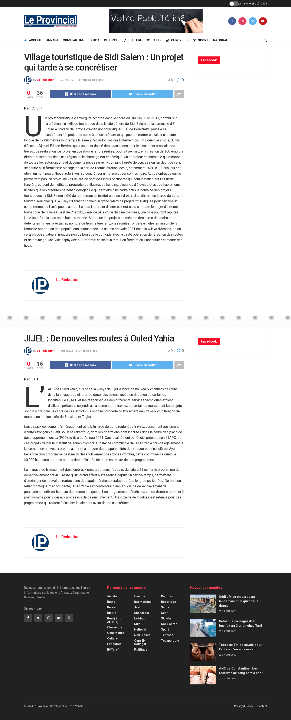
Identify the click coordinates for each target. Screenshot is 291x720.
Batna (111, 601)
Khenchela (141, 613)
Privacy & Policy (243, 706)
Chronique (179, 40)
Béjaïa (111, 607)
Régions (110, 40)
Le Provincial (40, 706)
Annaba (52, 40)
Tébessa (167, 635)
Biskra (111, 613)
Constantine (73, 40)
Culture (135, 40)
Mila (137, 624)
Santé (156, 40)
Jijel (82, 350)
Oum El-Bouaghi (140, 642)
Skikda (94, 40)
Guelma (139, 596)
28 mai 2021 (68, 79)
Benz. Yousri (75, 706)
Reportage (168, 601)
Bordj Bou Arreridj (114, 620)
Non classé (142, 635)
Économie (114, 644)
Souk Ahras (169, 624)
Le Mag (139, 618)
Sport (203, 40)
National (220, 40)
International (143, 601)
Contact (262, 706)
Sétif (164, 613)
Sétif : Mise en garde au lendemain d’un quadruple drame (238, 601)
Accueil (35, 40)
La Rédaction (45, 79)
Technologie (170, 640)
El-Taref (113, 649)
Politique (140, 649)
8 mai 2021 (67, 350)
